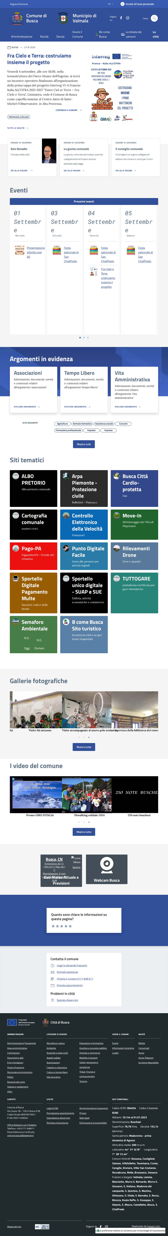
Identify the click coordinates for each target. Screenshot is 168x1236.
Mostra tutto (84, 832)
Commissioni (13, 1053)
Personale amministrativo (19, 1072)
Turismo (83, 1081)
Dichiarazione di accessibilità (93, 1123)
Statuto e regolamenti (17, 1087)
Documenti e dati (15, 1058)
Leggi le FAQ (52, 1108)
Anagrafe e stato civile (57, 1053)
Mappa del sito (14, 1226)
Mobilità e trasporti (88, 1058)
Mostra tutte (84, 747)
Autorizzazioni (53, 1062)
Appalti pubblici (54, 1058)
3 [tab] (89, 737)
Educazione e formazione (91, 1043)
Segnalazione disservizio (58, 1118)
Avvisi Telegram (146, 1058)
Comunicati (143, 1048)
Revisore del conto (16, 1082)
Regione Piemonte (19, 4)
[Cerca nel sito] (154, 18)
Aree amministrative (17, 1048)
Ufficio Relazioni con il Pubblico (21, 1125)
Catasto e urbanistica (57, 1067)
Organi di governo (15, 1067)
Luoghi (115, 1053)
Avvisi (141, 1053)
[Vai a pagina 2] (84, 337)
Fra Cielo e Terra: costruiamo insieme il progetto (108, 278)
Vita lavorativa (53, 1077)
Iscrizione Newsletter (148, 1062)
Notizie (141, 1043)
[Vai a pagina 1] (80, 337)
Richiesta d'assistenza (57, 1123)
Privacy (82, 1113)
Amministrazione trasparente (93, 1108)
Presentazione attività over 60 (36, 252)
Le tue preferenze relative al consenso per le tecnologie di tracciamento (130, 1230)
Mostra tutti (84, 444)
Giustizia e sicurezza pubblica (93, 1048)
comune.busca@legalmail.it (20, 1135)
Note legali (84, 1118)
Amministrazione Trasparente (21, 1043)
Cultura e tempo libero (57, 1072)
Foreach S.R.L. (154, 1226)
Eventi (115, 1043)
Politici (10, 1077)
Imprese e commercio (89, 1053)
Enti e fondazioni (15, 1062)
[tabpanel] (34, 712)
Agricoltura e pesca (56, 1043)
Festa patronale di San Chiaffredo (71, 254)
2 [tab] (84, 737)
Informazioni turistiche (123, 1048)
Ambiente (51, 1048)
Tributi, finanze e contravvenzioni (87, 1074)
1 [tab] (79, 737)
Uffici (9, 1091)
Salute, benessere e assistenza (88, 1065)
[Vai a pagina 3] (88, 337)
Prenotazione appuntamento (60, 1113)
